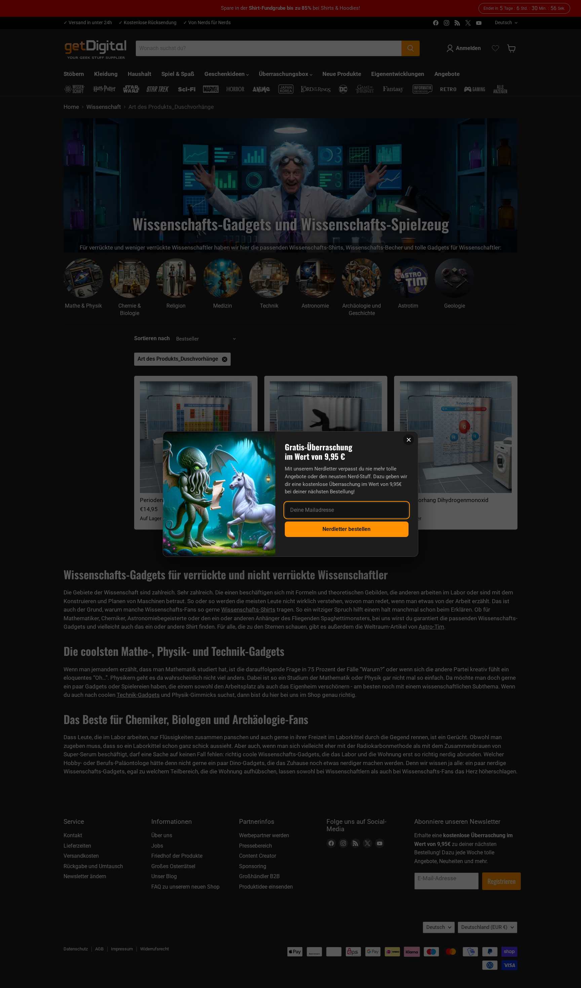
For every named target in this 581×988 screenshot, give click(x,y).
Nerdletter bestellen (346, 529)
